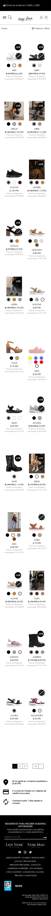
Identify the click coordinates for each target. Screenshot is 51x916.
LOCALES (18, 861)
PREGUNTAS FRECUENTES (19, 865)
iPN (40, 897)
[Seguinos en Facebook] (19, 851)
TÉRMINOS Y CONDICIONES (26, 875)
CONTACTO (35, 865)
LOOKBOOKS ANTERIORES (18, 868)
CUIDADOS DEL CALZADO (33, 872)
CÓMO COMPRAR (13, 872)
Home (4, 28)
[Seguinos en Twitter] (30, 851)
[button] (41, 17)
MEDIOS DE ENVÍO (13, 858)
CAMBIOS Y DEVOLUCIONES (33, 858)
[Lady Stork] (25, 19)
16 (36, 766)
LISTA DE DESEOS (35, 868)
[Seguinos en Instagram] (25, 851)
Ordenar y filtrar (42, 28)
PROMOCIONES (29, 861)
